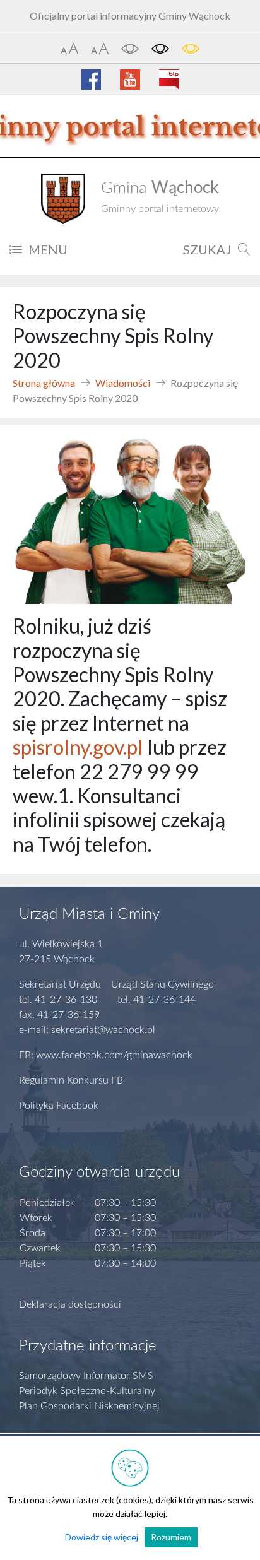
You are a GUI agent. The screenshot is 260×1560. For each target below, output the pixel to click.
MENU (48, 249)
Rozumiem (171, 1537)
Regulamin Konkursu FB (71, 1080)
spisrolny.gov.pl (78, 747)
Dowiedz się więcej (101, 1537)
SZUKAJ (207, 249)
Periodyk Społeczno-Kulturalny (87, 1391)
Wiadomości (122, 383)
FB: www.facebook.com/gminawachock (105, 1055)
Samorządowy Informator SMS (86, 1376)
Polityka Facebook (58, 1106)
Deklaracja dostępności (70, 1304)
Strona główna (44, 383)
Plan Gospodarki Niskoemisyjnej (89, 1406)
